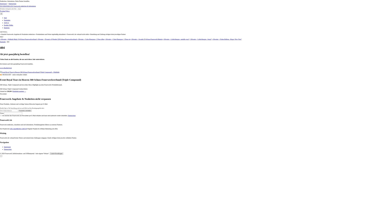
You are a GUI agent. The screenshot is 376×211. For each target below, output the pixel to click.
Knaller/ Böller (8, 25)
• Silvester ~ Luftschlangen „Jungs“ (201, 39)
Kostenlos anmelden (25, 110)
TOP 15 (6, 23)
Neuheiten (7, 20)
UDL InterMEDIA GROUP (18, 129)
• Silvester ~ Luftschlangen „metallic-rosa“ (176, 39)
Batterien (6, 28)
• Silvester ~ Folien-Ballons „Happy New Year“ (227, 39)
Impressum (3, 4)
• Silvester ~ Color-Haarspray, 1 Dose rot (117, 39)
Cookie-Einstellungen (56, 153)
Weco (7, 11)
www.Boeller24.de (6, 68)
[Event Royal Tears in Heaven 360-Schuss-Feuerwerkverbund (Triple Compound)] (29, 72)
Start (5, 18)
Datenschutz (12, 4)
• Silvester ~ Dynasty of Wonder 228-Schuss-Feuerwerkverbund (57, 39)
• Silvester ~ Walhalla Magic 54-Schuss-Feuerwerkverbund (18, 39)
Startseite (3, 42)
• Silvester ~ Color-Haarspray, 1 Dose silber (90, 39)
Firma (2, 113)
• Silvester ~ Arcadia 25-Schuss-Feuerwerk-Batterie (147, 39)
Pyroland (3, 11)
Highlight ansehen (19, 91)
